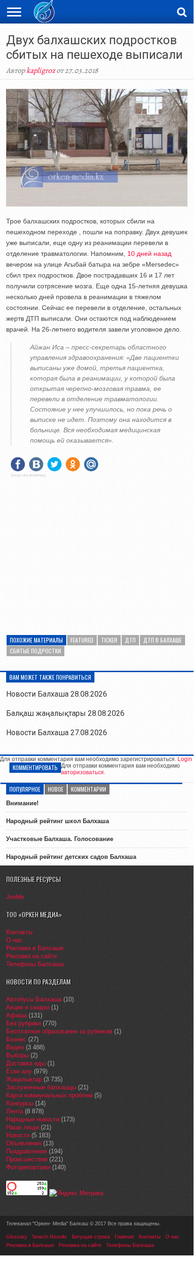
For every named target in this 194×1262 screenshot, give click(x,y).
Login (185, 759)
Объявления (23, 1143)
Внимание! (22, 803)
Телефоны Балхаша (34, 964)
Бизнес (16, 1039)
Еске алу (19, 1071)
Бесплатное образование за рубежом (59, 1031)
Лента (14, 1111)
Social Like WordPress (28, 475)
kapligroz (40, 70)
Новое (55, 789)
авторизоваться (82, 772)
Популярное (24, 789)
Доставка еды (26, 1063)
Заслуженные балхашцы (41, 1087)
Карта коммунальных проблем (49, 1095)
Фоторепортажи (28, 1167)
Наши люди (22, 1127)
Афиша (16, 1015)
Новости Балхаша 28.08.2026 (56, 694)
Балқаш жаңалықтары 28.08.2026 (65, 713)
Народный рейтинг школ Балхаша (57, 821)
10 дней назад (148, 253)
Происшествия (26, 1159)
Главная (124, 1236)
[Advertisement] (96, 550)
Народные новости (32, 1119)
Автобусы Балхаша (34, 999)
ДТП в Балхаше (162, 640)
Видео (15, 1047)
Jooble (15, 896)
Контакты (19, 932)
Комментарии (88, 789)
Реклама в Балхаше (34, 948)
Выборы (17, 1055)
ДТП (130, 640)
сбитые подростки (35, 651)
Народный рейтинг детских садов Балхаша (71, 856)
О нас (14, 940)
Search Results (49, 1236)
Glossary (16, 1236)
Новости (18, 1135)
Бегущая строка (91, 1236)
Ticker (109, 640)
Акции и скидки (27, 1007)
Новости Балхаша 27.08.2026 (56, 732)
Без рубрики (23, 1023)
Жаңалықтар (24, 1079)
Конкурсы (19, 1103)
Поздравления (26, 1151)
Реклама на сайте (31, 956)
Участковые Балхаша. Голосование (59, 838)
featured (81, 640)
